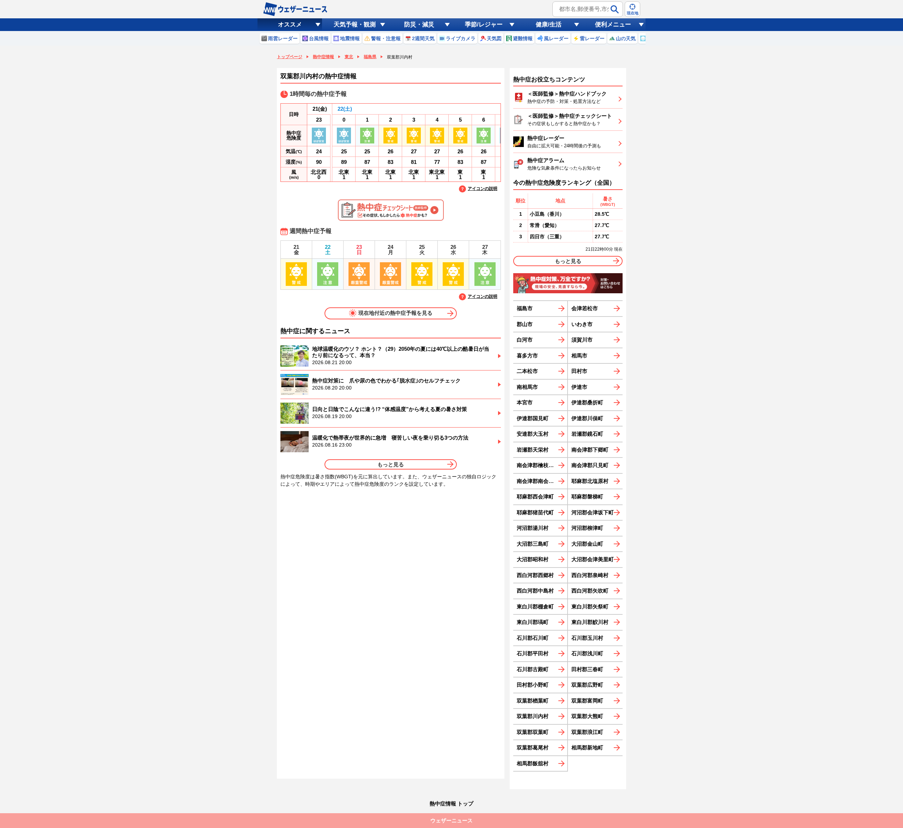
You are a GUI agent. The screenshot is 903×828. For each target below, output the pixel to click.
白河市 (525, 340)
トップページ (289, 56)
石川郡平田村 (533, 653)
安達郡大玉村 (533, 434)
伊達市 (579, 387)
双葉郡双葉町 (533, 732)
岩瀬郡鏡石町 (587, 434)
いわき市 (582, 324)
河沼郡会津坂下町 (592, 512)
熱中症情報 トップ (451, 803)
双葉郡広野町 (587, 685)
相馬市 (579, 355)
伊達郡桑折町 (587, 402)
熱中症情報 (323, 56)
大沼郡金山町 (587, 544)
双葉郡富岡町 (587, 701)
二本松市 (527, 371)
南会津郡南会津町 (538, 481)
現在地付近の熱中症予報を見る (395, 313)
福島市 (525, 308)
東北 (349, 56)
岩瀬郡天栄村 (533, 450)
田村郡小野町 (533, 685)
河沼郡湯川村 (533, 528)
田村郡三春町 (587, 669)
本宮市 (525, 402)
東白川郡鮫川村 (589, 622)
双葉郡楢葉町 (533, 701)
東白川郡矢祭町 (589, 606)
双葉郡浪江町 (587, 732)
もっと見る (390, 464)
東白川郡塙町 (533, 622)
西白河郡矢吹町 (589, 591)
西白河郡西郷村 (535, 575)
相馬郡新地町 (587, 747)
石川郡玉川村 (587, 638)
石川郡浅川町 (587, 653)
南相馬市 (527, 387)
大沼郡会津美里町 (592, 559)
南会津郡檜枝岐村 (538, 465)
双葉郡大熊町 (587, 716)
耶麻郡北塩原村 (589, 481)
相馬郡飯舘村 (533, 763)
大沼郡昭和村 (533, 559)
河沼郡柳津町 (587, 528)
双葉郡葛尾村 (533, 747)
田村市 (579, 371)
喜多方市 (527, 355)
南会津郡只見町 (589, 465)
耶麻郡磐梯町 (587, 496)
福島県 (370, 56)
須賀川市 (582, 340)
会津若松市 (584, 308)
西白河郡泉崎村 (589, 575)
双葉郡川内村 (533, 716)
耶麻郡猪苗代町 (535, 512)
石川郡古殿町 (533, 669)
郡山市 (525, 324)
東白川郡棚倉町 (535, 606)
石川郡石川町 (533, 638)
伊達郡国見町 (533, 418)
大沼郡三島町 (533, 544)
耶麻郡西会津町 (535, 496)
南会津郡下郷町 (589, 450)
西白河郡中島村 (535, 591)
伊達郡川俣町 (587, 418)
